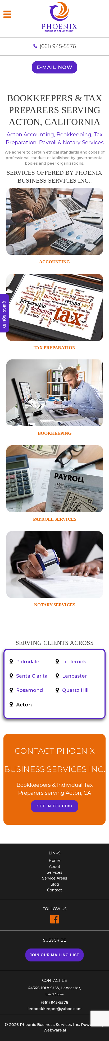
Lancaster (74, 676)
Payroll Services (54, 519)
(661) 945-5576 (58, 46)
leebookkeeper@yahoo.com (54, 1008)
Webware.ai (54, 1030)
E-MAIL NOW (54, 67)
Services (54, 872)
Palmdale (27, 662)
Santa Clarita (32, 676)
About (54, 866)
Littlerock (74, 662)
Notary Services (54, 604)
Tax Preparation (54, 347)
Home (55, 860)
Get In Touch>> (55, 806)
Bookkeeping (54, 433)
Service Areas (54, 878)
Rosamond (29, 690)
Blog (54, 884)
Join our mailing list (54, 955)
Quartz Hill (75, 690)
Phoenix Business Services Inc (49, 1024)
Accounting (54, 261)
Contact (54, 890)
